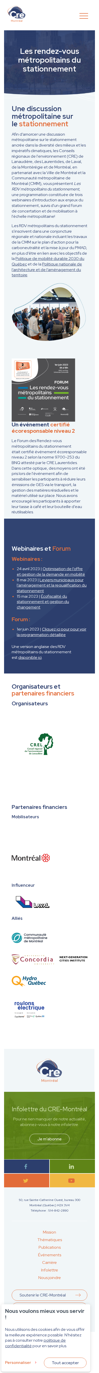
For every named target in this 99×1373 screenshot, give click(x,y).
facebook (26, 1166)
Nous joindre (49, 1277)
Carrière (49, 1262)
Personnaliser (18, 1362)
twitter (26, 1180)
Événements (49, 1255)
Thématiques (49, 1239)
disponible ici (30, 657)
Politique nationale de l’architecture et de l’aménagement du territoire (47, 269)
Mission (49, 1232)
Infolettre (49, 1270)
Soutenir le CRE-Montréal (43, 1295)
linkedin (72, 1166)
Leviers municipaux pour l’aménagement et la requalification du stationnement (52, 585)
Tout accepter (65, 1362)
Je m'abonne (49, 1139)
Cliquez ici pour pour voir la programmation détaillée (51, 632)
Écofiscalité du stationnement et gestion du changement (43, 602)
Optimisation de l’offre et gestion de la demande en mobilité (51, 571)
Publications (50, 1247)
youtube (72, 1180)
